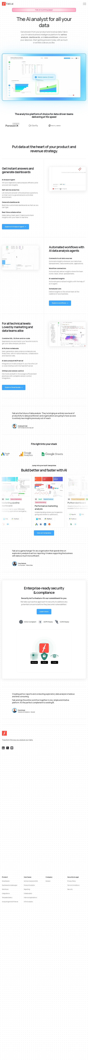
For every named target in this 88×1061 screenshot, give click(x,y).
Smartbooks (5, 881)
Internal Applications (30, 897)
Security (70, 889)
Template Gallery (7, 897)
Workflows (5, 889)
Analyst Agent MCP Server (10, 902)
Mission (48, 881)
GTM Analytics (28, 902)
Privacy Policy (71, 881)
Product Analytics (29, 885)
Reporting (27, 889)
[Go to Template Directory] (15, 501)
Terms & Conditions (73, 885)
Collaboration (28, 893)
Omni (50, 10)
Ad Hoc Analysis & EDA (31, 881)
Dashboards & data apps (9, 885)
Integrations (6, 893)
